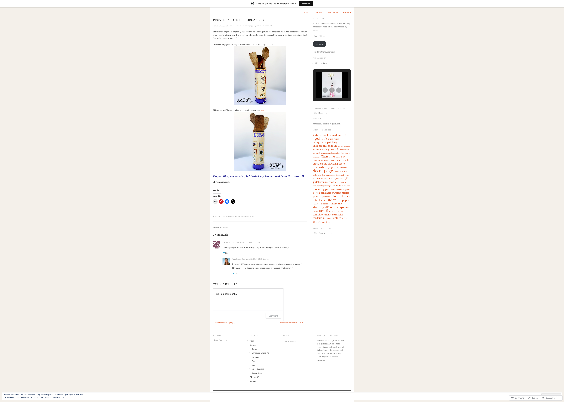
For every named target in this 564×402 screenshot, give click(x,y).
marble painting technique (322, 186)
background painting (325, 142)
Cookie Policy (58, 397)
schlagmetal (325, 204)
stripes (331, 211)
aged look (221, 216)
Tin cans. (255, 357)
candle (330, 153)
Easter (338, 175)
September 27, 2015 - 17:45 (246, 242)
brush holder (344, 150)
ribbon (331, 200)
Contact (347, 13)
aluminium (333, 138)
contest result (342, 160)
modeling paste (322, 189)
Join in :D (319, 44)
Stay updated (318, 19)
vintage (337, 218)
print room (326, 197)
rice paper (343, 200)
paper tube (257, 26)
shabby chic (336, 203)
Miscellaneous (258, 369)
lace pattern (343, 182)
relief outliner (340, 196)
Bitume (321, 149)
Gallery (318, 13)
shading (318, 207)
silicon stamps (334, 207)
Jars (253, 365)
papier (252, 216)
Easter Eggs (257, 373)
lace (337, 182)
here (262, 110)
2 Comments (267, 26)
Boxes (254, 349)
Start (306, 13)
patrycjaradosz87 (229, 242)
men (334, 185)
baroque (347, 146)
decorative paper (324, 167)
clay (343, 156)
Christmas (328, 156)
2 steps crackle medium (327, 135)
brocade (334, 149)
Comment (273, 316)
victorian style (327, 218)
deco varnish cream (328, 175)
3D (344, 135)
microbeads (346, 186)
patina (347, 189)
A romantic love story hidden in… (292, 323)
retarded (318, 200)
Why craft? (333, 13)
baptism (340, 146)
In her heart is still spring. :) (225, 323)
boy (327, 149)
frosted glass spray (336, 178)
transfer (329, 214)
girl (346, 178)
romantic (316, 204)
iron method (327, 182)
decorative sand (342, 167)
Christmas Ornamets (260, 353)
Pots (253, 361)
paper (338, 189)
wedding (345, 218)
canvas (347, 153)
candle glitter (338, 153)
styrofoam (339, 211)
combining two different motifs (323, 160)
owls (333, 189)
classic (338, 157)
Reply (259, 242)
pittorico (344, 192)
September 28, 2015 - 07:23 (252, 259)
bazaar (315, 150)
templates (319, 214)
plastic (317, 196)
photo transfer (332, 192)
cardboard (316, 157)
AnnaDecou (236, 26)
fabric (342, 175)
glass (316, 182)
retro (324, 200)
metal (339, 186)
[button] (325, 90)
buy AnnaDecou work (320, 153)
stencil (323, 211)
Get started (305, 3)
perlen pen (319, 192)
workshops (325, 222)
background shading (233, 216)
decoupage (248, 26)
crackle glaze (320, 163)
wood (317, 221)
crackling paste (336, 163)
